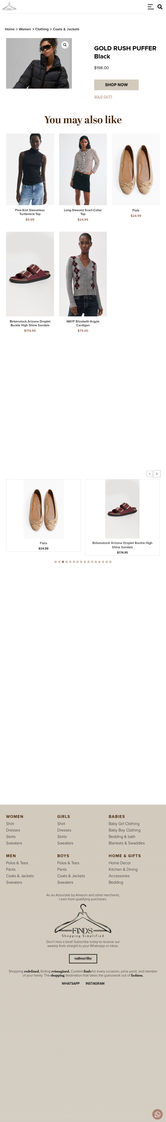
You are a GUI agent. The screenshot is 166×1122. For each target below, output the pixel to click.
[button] (160, 6)
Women (25, 29)
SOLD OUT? (103, 97)
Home (10, 29)
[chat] (157, 1114)
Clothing (42, 29)
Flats (43, 543)
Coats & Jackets (66, 29)
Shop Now (116, 84)
